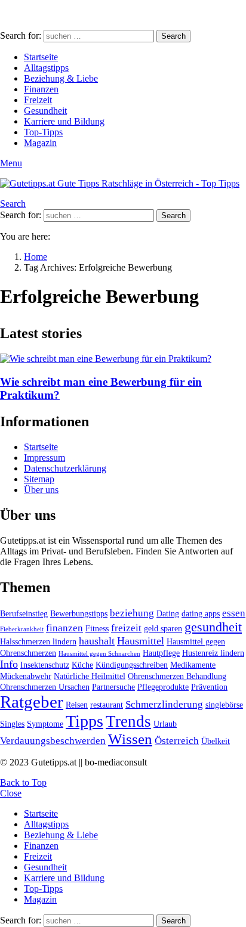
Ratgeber (31, 701)
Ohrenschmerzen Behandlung (177, 676)
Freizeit (38, 100)
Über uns (41, 490)
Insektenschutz (44, 664)
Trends (128, 721)
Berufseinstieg (24, 613)
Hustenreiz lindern (213, 653)
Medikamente (193, 664)
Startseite (41, 57)
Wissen (130, 739)
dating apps (201, 613)
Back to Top (23, 782)
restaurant (106, 704)
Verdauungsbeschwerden (53, 740)
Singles (12, 723)
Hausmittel (140, 641)
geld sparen (163, 628)
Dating (167, 613)
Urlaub (165, 723)
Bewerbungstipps (78, 613)
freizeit (126, 628)
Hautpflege (161, 653)
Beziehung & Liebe (61, 78)
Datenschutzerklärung (65, 468)
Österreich (177, 740)
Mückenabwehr (25, 676)
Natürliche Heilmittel (89, 676)
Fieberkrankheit (22, 629)
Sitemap (39, 479)
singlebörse (224, 704)
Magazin (40, 143)
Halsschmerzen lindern (38, 641)
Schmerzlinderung (164, 704)
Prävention (209, 687)
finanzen (64, 628)
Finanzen (41, 89)
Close (10, 793)
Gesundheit (45, 111)
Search (173, 36)
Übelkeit (215, 741)
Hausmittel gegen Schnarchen (99, 653)
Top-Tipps (43, 132)
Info (9, 664)
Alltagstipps (46, 68)
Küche (82, 664)
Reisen (77, 704)
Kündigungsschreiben (132, 664)
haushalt (97, 641)
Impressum (44, 457)
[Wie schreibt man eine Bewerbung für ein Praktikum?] (123, 359)
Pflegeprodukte (163, 687)
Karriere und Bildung (64, 121)
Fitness (97, 628)
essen (233, 613)
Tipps (84, 721)
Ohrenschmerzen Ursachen (45, 687)
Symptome (45, 723)
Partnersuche (113, 687)
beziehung (132, 613)
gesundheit (213, 626)
